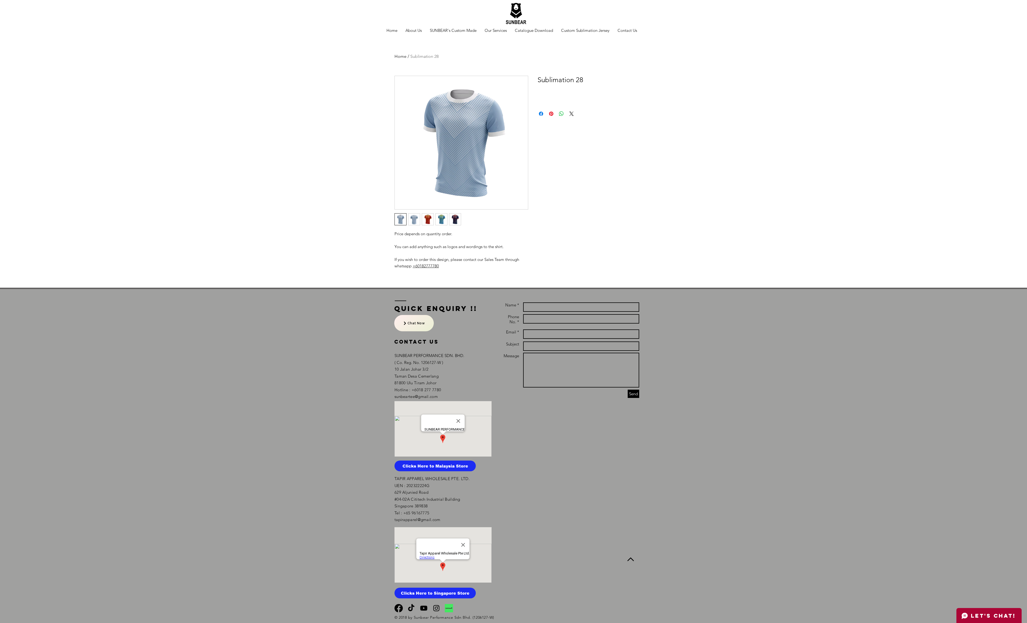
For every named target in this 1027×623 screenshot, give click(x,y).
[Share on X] (571, 114)
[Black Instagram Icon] (436, 608)
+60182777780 (426, 265)
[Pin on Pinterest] (551, 114)
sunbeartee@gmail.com (416, 396)
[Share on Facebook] (541, 114)
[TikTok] (411, 608)
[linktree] (449, 608)
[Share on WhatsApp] (561, 114)
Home (400, 56)
